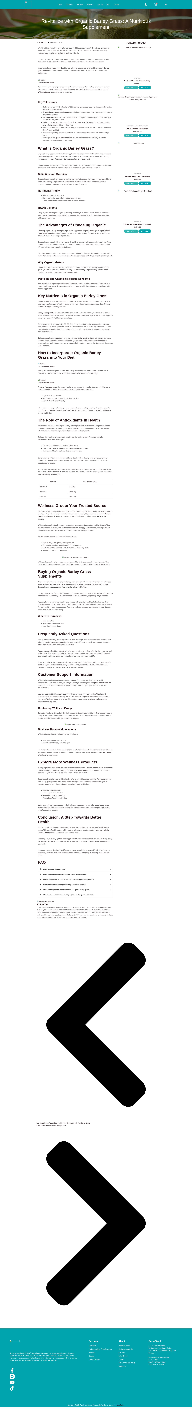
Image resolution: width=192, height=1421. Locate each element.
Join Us (100, 4)
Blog (108, 4)
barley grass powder (56, 642)
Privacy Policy (119, 1405)
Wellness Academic (126, 1349)
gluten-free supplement (48, 387)
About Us (90, 4)
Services (80, 4)
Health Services (94, 1359)
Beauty (91, 1356)
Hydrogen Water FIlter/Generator (100, 1349)
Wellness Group (44, 92)
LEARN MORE (49, 83)
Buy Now (144, 87)
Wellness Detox (124, 1346)
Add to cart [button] (131, 87)
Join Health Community (127, 1363)
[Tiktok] (12, 1388)
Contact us (122, 1366)
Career (116, 4)
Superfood (92, 1346)
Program (92, 1352)
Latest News (123, 1356)
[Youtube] (12, 1382)
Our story (122, 1352)
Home (60, 4)
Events (121, 1359)
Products (69, 4)
